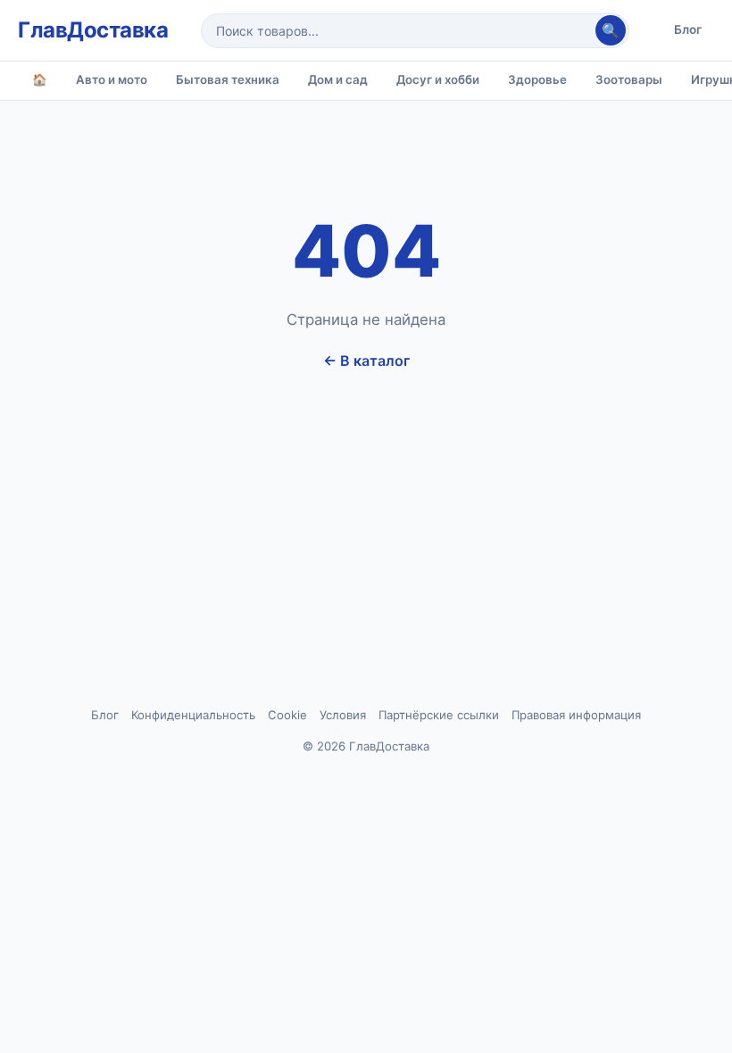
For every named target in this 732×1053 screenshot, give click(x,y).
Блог (688, 29)
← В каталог (366, 360)
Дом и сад (338, 79)
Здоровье (537, 79)
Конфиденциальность (193, 715)
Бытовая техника (227, 79)
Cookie (287, 715)
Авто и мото (111, 79)
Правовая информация (576, 715)
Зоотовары (628, 79)
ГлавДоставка (93, 30)
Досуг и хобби (437, 79)
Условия (343, 715)
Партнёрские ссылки (438, 715)
